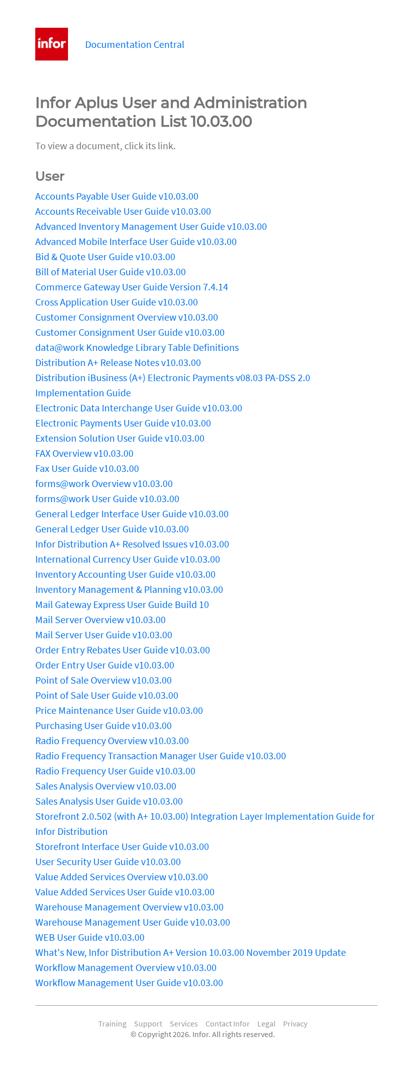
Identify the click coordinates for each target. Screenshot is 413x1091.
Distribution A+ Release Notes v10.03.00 (118, 362)
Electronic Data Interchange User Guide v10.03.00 (138, 407)
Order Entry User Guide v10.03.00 (104, 664)
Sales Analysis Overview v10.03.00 (105, 785)
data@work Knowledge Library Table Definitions (137, 347)
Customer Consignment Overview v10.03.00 (126, 317)
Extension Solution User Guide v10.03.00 (119, 438)
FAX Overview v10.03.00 (84, 453)
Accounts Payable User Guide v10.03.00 (116, 196)
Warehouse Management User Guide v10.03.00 (132, 922)
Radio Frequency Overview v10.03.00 (112, 740)
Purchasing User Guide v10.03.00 (103, 725)
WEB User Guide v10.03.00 (90, 937)
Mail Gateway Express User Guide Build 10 (122, 604)
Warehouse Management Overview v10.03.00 (129, 906)
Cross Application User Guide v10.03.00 (116, 301)
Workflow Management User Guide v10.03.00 (129, 982)
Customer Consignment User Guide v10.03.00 (130, 332)
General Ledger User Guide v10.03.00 (112, 528)
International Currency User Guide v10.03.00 (127, 559)
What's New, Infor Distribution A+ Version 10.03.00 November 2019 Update (190, 952)
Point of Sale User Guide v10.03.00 (106, 695)
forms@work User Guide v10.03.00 (107, 498)
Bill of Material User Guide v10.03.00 (110, 271)
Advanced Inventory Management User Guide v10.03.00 (151, 226)
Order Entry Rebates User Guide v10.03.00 (122, 649)
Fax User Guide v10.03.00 (87, 468)
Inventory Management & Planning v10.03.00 (129, 589)
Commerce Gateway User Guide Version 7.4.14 (131, 286)
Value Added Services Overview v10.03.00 (121, 876)
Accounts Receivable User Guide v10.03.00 (123, 211)
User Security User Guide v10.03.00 (108, 861)
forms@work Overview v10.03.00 (104, 483)
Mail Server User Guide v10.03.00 (103, 634)
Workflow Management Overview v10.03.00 (126, 967)
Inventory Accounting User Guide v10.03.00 (125, 574)
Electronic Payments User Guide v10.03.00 (123, 422)
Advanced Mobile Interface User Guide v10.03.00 (136, 241)
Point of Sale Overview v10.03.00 (103, 680)
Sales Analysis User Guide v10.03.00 (109, 801)
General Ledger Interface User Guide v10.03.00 (132, 513)
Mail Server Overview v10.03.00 (100, 619)
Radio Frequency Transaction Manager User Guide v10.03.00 (160, 755)
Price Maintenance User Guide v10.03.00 (119, 710)
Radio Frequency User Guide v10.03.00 (115, 770)
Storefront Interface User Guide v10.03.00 (122, 846)
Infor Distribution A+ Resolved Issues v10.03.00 (132, 543)
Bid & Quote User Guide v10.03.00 (105, 256)
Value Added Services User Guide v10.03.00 (125, 891)
